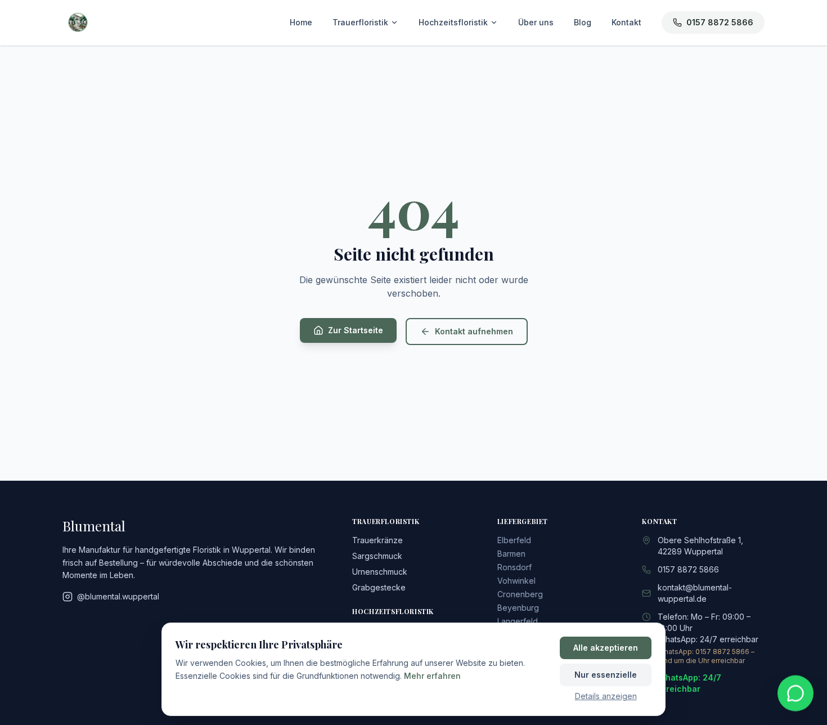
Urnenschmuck (379, 571)
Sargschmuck (377, 556)
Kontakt (626, 22)
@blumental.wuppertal (118, 596)
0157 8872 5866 (719, 22)
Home (301, 22)
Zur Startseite (355, 330)
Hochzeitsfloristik (453, 22)
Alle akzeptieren (605, 647)
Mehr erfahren (432, 676)
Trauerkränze (377, 540)
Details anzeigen (606, 696)
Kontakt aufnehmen (474, 331)
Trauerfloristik (360, 22)
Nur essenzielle (605, 674)
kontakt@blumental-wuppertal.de (695, 593)
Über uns (536, 22)
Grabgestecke (379, 587)
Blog (582, 22)
